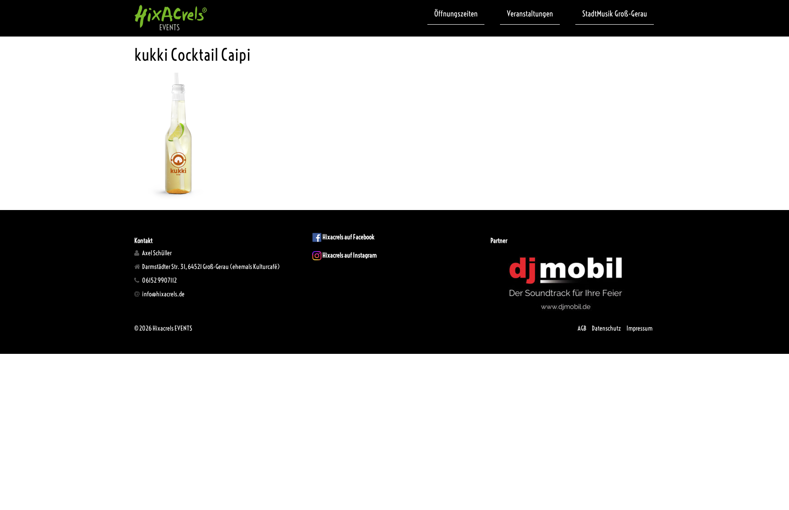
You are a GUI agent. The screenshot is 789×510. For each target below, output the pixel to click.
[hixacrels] (170, 17)
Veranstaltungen (530, 13)
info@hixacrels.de (162, 294)
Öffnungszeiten (456, 13)
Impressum (639, 328)
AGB (582, 328)
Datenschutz (606, 328)
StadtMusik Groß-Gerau (614, 13)
